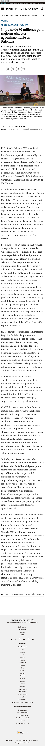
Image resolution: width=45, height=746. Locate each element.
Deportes (22, 681)
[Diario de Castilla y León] (22, 8)
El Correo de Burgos (22, 715)
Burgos (22, 652)
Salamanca (22, 663)
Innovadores (37, 16)
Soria (22, 668)
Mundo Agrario (22, 694)
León (22, 655)
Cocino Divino (22, 689)
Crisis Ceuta (13, 3)
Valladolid (23, 670)
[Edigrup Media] (22, 732)
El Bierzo (22, 657)
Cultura (22, 678)
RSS (22, 635)
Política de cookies (33, 740)
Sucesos (22, 684)
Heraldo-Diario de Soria (22, 718)
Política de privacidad (20, 740)
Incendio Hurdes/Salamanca (26, 3)
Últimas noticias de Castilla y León (22, 702)
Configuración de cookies (22, 743)
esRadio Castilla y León (22, 723)
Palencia (4, 21)
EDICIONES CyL (38, 1)
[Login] (42, 8)
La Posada (26, 16)
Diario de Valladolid (22, 712)
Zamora (22, 673)
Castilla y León (7, 16)
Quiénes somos (22, 627)
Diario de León (22, 710)
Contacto (22, 632)
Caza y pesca (22, 686)
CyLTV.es (22, 720)
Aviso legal (9, 740)
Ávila (22, 649)
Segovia (22, 665)
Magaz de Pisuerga (17, 594)
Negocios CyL (22, 699)
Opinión (18, 16)
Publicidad (22, 629)
